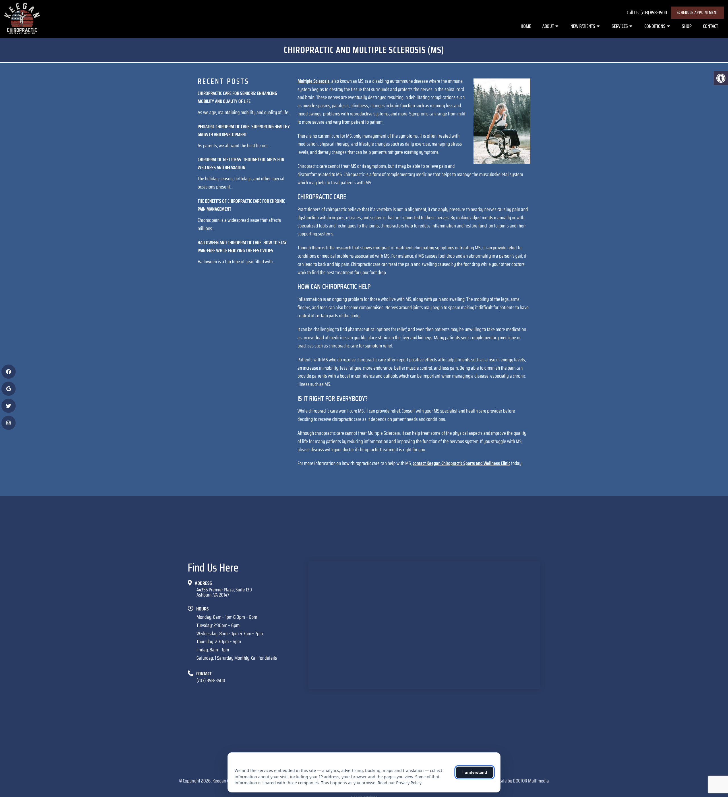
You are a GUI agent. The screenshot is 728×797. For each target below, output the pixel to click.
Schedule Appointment (697, 12)
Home (526, 26)
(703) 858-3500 (653, 12)
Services (620, 26)
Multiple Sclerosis (313, 81)
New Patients (582, 26)
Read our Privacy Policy (399, 782)
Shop (687, 26)
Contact (710, 26)
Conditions (654, 26)
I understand (474, 772)
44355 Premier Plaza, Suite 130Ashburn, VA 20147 (224, 592)
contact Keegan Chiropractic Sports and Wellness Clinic (461, 463)
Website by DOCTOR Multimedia (520, 780)
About (548, 26)
